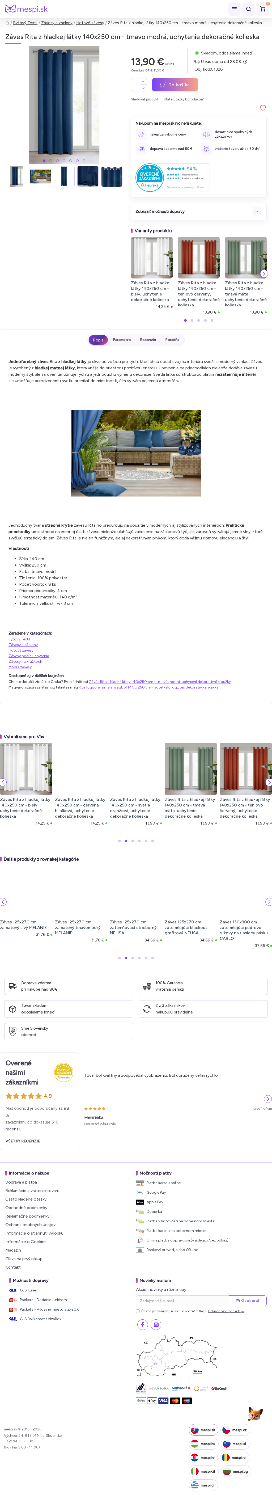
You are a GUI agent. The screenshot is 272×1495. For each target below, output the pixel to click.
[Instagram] (156, 1324)
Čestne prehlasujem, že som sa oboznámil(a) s (192, 1311)
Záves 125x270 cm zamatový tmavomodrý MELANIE (78, 927)
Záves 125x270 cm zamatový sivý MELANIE (23, 924)
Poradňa (172, 339)
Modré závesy (20, 667)
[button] (44, 160)
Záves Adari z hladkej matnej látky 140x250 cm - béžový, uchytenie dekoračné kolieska (241, 807)
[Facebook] (142, 1324)
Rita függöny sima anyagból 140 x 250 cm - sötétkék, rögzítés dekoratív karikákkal (149, 687)
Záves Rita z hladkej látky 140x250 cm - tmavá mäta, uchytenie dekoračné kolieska (246, 293)
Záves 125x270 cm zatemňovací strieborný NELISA (133, 927)
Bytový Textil (25, 22)
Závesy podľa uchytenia (28, 656)
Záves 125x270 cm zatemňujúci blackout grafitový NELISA (186, 927)
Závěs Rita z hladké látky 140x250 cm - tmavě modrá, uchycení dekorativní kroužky (160, 681)
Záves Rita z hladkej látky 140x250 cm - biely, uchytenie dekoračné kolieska (151, 291)
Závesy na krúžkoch (25, 661)
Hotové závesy (90, 22)
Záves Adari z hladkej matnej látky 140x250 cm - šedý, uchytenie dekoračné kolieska (131, 807)
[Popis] (98, 340)
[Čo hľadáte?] (248, 9)
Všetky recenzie (23, 1141)
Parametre (122, 339)
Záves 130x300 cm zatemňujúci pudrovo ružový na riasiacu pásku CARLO (244, 930)
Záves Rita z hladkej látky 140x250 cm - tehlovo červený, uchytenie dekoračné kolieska (199, 293)
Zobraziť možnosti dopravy (160, 211)
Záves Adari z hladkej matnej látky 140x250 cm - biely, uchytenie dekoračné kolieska (186, 807)
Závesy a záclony (57, 22)
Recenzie (148, 339)
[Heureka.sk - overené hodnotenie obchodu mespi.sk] (172, 177)
